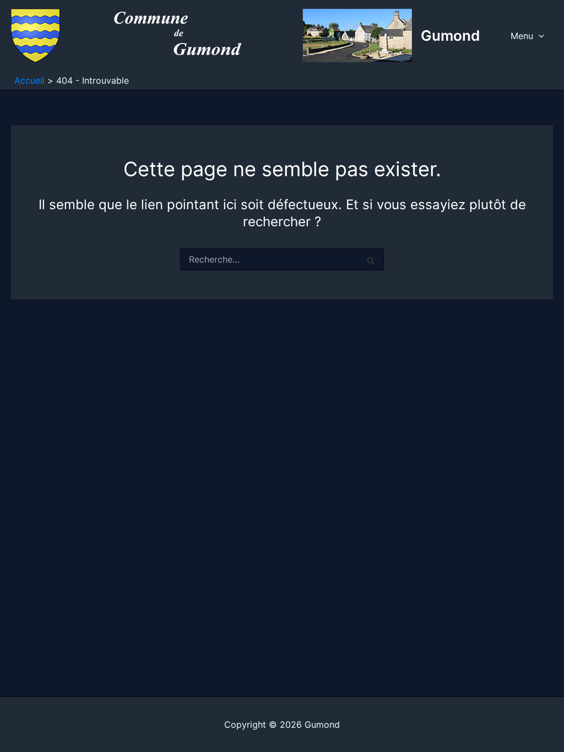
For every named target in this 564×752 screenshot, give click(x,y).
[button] (538, 36)
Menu (522, 35)
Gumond (450, 35)
